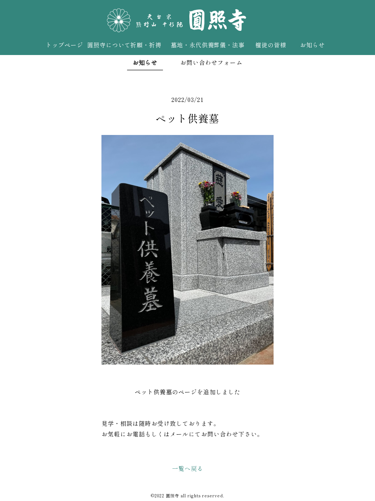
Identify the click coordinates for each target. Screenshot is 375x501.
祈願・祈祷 (145, 44)
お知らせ (312, 44)
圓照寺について (106, 44)
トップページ (64, 44)
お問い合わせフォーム (211, 62)
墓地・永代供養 (189, 44)
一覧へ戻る (187, 468)
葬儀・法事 (229, 44)
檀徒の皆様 (270, 44)
